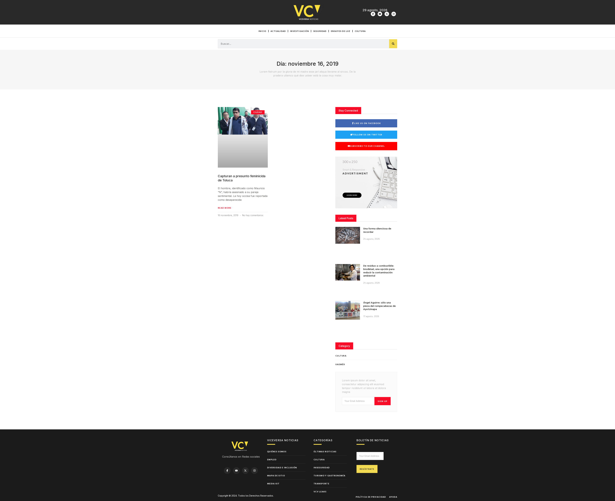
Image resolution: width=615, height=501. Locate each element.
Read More (224, 208)
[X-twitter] (387, 14)
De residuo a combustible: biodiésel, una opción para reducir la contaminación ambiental (378, 270)
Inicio (262, 31)
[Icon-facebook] (373, 14)
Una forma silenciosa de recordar (377, 230)
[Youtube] (380, 14)
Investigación (299, 31)
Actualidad (278, 31)
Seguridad (320, 31)
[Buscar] (393, 43)
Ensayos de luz (340, 31)
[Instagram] (393, 14)
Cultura (360, 31)
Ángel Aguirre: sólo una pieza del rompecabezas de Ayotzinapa (379, 306)
